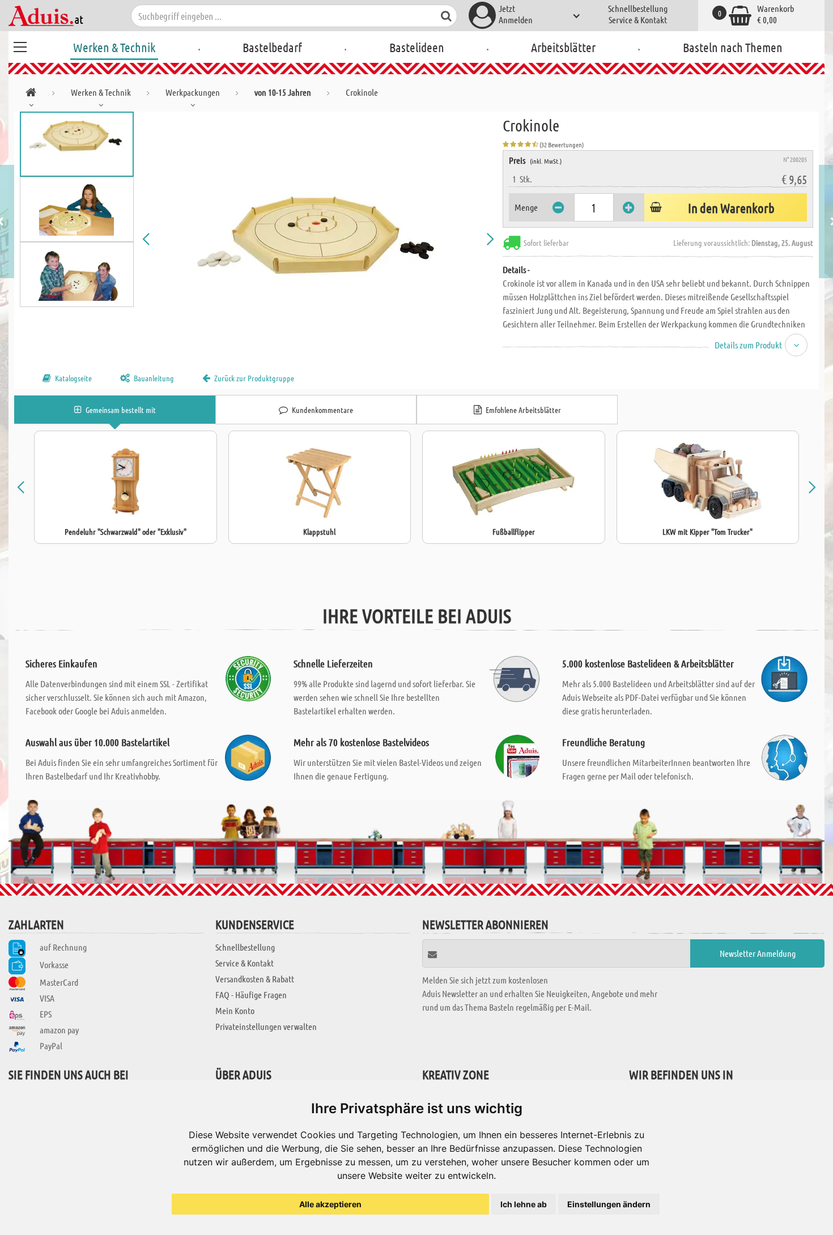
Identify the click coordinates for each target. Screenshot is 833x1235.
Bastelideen (416, 47)
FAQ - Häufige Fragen (251, 994)
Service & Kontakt (638, 19)
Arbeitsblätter (563, 47)
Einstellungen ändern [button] (609, 1204)
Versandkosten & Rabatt (254, 978)
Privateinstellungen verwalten (266, 1026)
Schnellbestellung (638, 8)
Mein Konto (234, 1010)
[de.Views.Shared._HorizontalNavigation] (31, 94)
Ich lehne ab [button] (523, 1204)
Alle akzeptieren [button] (330, 1204)
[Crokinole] (318, 239)
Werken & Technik (114, 47)
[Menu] (19, 45)
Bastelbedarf (272, 47)
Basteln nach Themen (733, 47)
